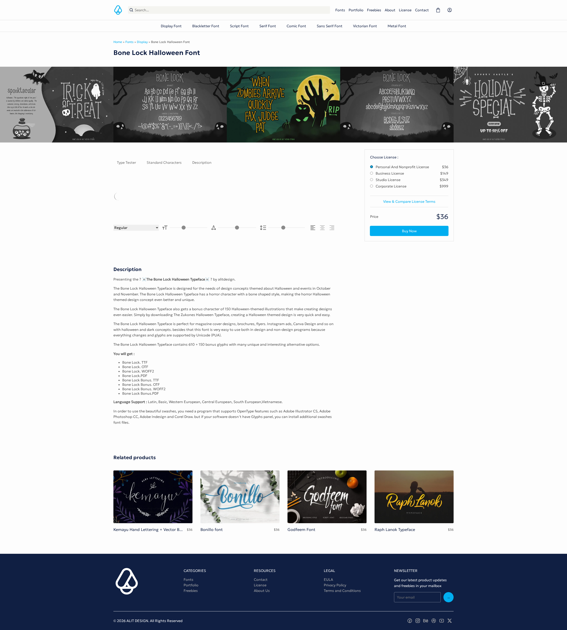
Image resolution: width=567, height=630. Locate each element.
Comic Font (296, 26)
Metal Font (397, 26)
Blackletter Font (205, 26)
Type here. (165, 196)
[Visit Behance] (426, 621)
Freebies (374, 10)
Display (142, 42)
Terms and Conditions (342, 590)
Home (117, 42)
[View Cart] (438, 10)
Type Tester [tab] (126, 162)
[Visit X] (450, 621)
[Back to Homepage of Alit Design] (118, 10)
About (390, 10)
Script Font (239, 26)
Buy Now (409, 231)
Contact (422, 10)
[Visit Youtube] (442, 621)
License (405, 10)
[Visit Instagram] (418, 621)
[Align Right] (333, 228)
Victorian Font (365, 26)
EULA (328, 579)
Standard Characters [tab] (164, 162)
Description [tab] (202, 162)
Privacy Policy (335, 585)
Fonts (340, 10)
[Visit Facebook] (410, 621)
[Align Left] (314, 228)
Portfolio (356, 10)
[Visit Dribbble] (434, 621)
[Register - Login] (450, 10)
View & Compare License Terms (409, 201)
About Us (262, 590)
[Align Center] (323, 228)
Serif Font (267, 26)
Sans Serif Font (329, 26)
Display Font (171, 26)
